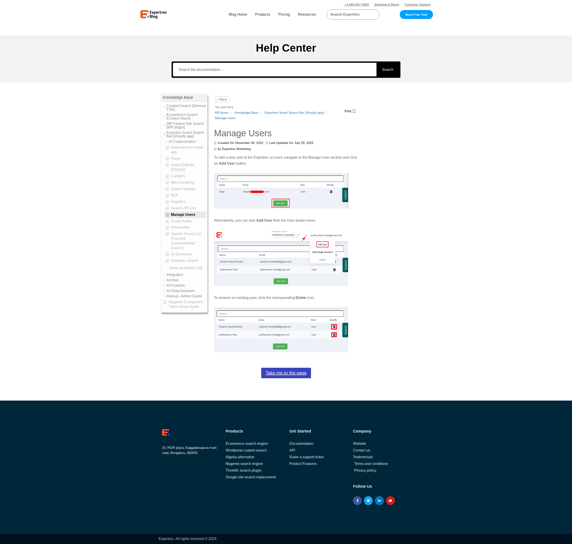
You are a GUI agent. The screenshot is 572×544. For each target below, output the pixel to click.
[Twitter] (368, 500)
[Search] (374, 14)
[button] (371, 14)
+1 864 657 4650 (356, 4)
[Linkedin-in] (379, 500)
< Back (222, 99)
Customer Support (418, 4)
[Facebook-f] (357, 500)
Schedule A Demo (386, 4)
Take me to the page (286, 372)
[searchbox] (349, 14)
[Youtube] (390, 500)
